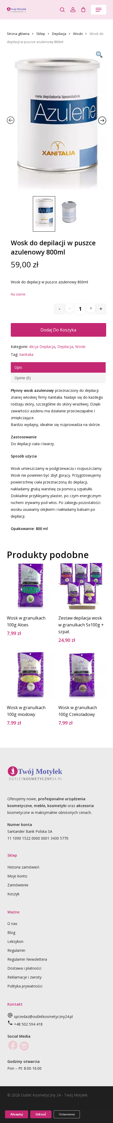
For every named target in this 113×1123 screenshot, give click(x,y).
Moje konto (17, 876)
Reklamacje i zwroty (24, 977)
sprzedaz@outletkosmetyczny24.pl (43, 1016)
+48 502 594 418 (28, 1024)
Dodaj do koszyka (58, 330)
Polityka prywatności (24, 986)
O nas (12, 923)
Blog (11, 932)
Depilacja (59, 33)
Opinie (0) (22, 377)
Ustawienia (67, 1114)
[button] (98, 9)
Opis (18, 367)
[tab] (58, 367)
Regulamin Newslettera (27, 959)
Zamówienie (17, 884)
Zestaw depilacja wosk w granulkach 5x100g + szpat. (81, 625)
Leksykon (15, 941)
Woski (78, 33)
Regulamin (16, 950)
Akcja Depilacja (42, 346)
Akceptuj (16, 1114)
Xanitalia (26, 354)
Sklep (40, 33)
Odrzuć (40, 1114)
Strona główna (18, 33)
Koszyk (13, 893)
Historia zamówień (23, 867)
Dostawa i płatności (24, 968)
